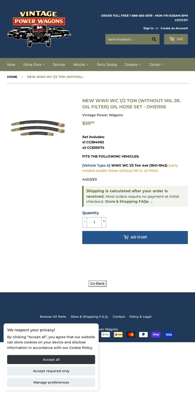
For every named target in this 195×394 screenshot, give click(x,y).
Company (131, 64)
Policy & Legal (140, 316)
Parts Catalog (107, 64)
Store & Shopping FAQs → (129, 201)
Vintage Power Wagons (99, 329)
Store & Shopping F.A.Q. (89, 316)
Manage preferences (51, 382)
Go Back (97, 283)
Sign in (148, 28)
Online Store (32, 64)
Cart (179, 39)
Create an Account (174, 28)
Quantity (90, 213)
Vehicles (79, 64)
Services (59, 64)
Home (11, 64)
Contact (155, 64)
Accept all (51, 359)
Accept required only (51, 371)
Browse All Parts (53, 316)
